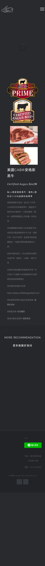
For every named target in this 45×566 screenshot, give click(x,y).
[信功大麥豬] (34, 399)
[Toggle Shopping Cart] (31, 9)
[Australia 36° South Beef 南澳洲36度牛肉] (11, 355)
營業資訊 (26, 318)
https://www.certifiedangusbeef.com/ (23, 293)
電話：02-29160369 (33, 467)
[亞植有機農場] (34, 377)
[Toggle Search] (38, 9)
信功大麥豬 (34, 407)
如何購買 (21, 311)
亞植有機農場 (34, 386)
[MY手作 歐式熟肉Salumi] (34, 355)
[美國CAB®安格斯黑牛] (11, 400)
